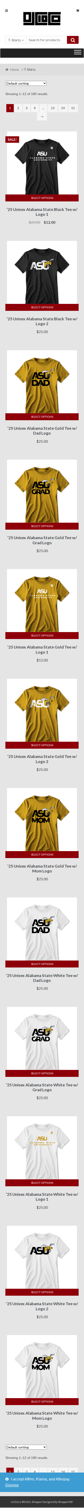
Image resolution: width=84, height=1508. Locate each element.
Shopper (37, 1502)
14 (63, 108)
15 (73, 108)
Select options (42, 198)
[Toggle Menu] (77, 53)
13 (53, 108)
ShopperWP (65, 1502)
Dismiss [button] (12, 1485)
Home (14, 69)
